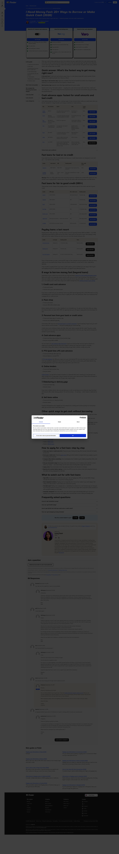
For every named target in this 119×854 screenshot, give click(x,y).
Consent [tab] (41, 421)
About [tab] (78, 421)
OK (73, 435)
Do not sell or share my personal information (46, 435)
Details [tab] (59, 421)
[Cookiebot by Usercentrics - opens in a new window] (80, 418)
